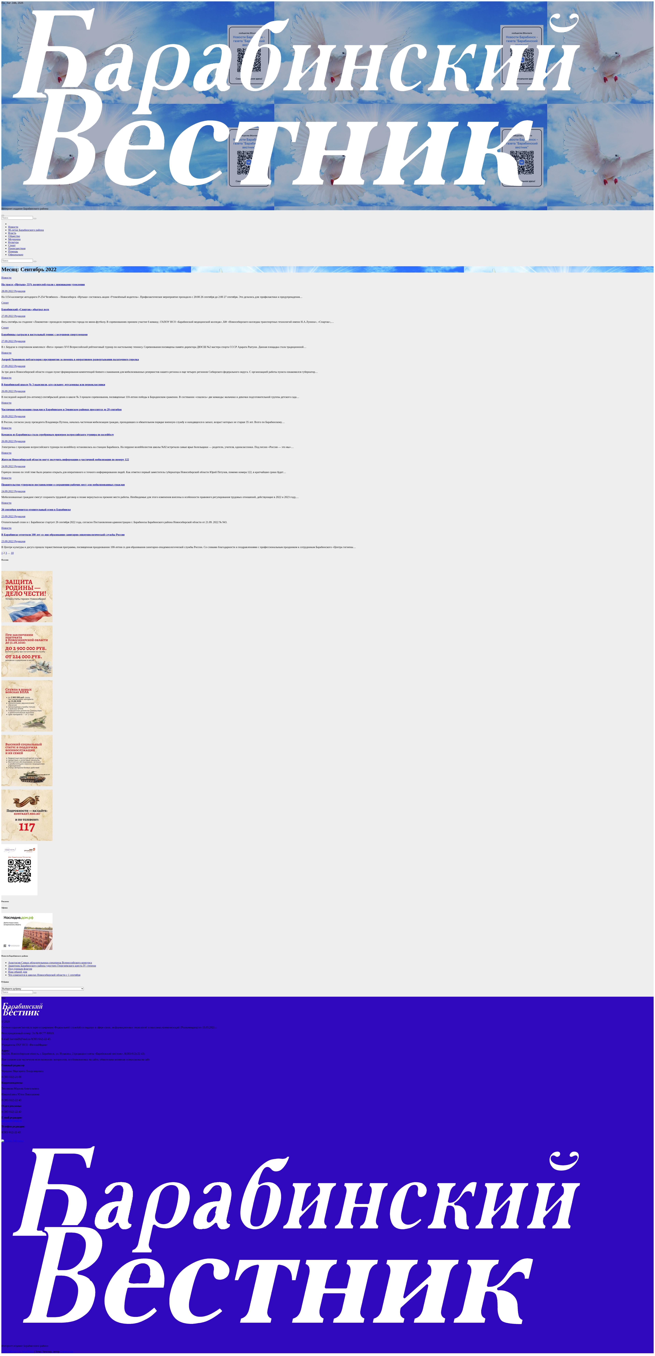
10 (12, 552)
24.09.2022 (7, 466)
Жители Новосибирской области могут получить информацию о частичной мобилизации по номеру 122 (65, 459)
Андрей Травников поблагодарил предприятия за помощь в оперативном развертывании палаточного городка (70, 359)
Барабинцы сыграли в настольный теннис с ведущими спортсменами (44, 334)
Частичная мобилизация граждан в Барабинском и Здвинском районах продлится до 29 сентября (61, 409)
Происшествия (16, 248)
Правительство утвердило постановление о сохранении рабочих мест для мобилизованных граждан (63, 484)
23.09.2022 (7, 516)
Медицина (14, 239)
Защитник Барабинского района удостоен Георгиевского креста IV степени (52, 965)
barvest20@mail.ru (11, 1120)
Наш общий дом (17, 971)
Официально (15, 254)
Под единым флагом (20, 968)
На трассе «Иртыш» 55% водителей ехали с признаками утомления (43, 284)
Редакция (19, 291)
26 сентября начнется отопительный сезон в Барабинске (36, 509)
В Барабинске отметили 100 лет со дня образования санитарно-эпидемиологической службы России (63, 534)
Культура (13, 242)
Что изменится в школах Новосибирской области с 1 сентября (44, 974)
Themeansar (66, 1351)
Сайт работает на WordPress (17, 1351)
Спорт (12, 245)
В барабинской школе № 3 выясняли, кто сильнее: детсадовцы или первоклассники (53, 384)
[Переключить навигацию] (2, 215)
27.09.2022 (7, 316)
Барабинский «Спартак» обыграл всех (25, 309)
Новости (13, 226)
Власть (12, 233)
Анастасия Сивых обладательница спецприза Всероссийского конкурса (50, 962)
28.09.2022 (7, 291)
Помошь (13, 251)
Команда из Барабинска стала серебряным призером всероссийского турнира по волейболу (57, 434)
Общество (14, 236)
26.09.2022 (7, 391)
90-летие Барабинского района (26, 230)
